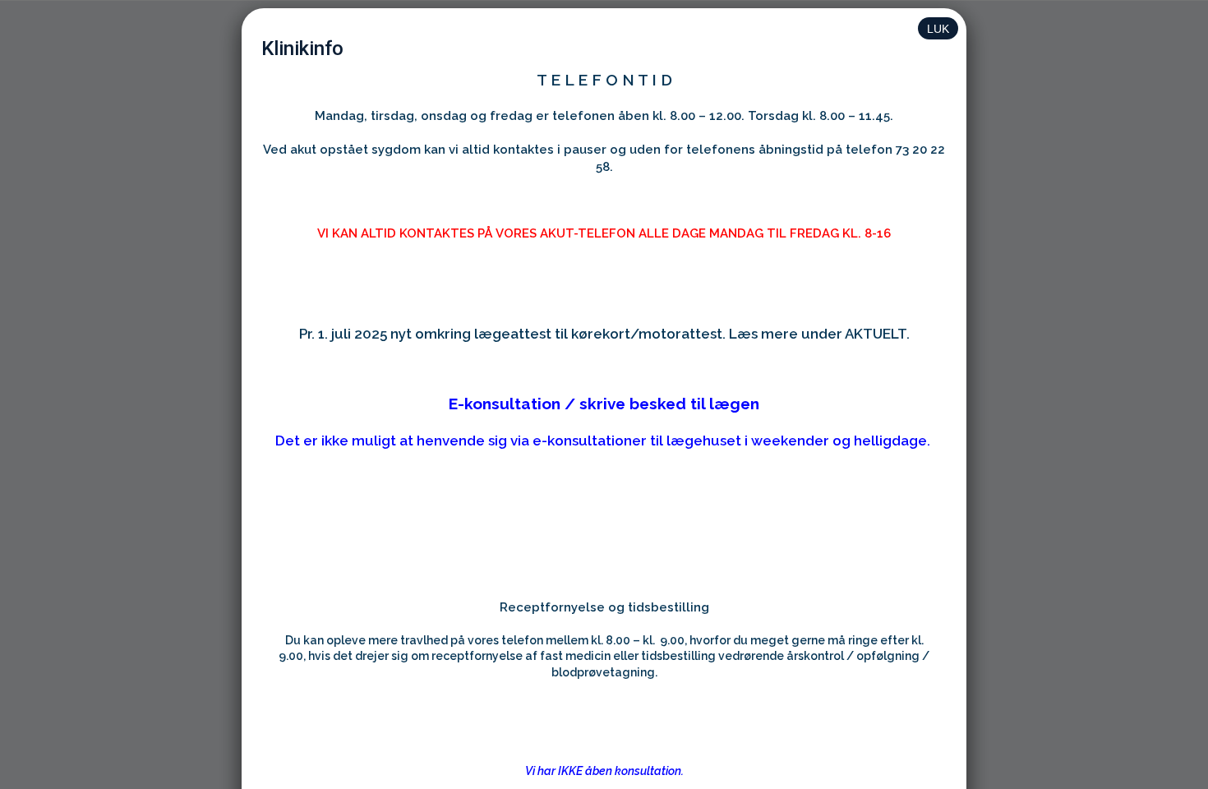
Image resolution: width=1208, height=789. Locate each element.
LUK (938, 28)
